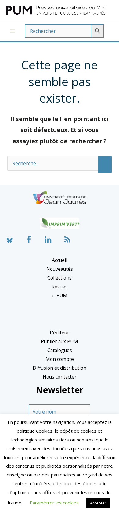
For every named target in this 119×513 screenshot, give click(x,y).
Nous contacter (60, 376)
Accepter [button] (98, 503)
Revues (60, 286)
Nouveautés (59, 269)
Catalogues (59, 350)
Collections (59, 277)
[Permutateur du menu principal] (12, 31)
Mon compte (59, 359)
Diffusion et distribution (59, 368)
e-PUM (59, 295)
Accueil (59, 260)
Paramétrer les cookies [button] (54, 503)
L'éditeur (59, 332)
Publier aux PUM (59, 341)
